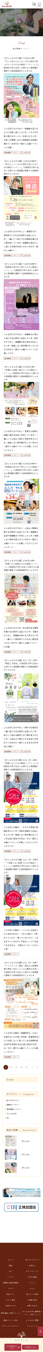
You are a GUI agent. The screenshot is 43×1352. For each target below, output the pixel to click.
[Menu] (39, 4)
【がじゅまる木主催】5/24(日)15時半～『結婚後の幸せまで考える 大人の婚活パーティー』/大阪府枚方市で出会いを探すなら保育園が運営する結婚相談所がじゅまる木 (21, 470)
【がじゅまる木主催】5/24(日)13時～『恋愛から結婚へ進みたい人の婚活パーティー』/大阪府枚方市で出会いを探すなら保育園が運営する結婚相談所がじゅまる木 (21, 373)
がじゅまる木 (25, 152)
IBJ (8, 1118)
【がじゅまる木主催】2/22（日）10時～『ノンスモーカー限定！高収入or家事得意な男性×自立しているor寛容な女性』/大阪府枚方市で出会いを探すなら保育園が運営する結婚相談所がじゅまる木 (21, 969)
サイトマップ (32, 1326)
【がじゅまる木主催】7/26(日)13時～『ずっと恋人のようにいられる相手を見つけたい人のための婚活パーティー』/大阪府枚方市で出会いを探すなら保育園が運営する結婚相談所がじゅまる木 (21, 64)
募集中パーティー (13, 1104)
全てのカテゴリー (13, 1100)
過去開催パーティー (11, 152)
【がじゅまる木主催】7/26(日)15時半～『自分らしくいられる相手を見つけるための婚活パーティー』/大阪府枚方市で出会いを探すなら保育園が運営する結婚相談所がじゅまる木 (21, 167)
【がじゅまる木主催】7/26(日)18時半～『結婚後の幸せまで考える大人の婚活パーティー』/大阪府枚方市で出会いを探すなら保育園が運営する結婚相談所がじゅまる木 (21, 270)
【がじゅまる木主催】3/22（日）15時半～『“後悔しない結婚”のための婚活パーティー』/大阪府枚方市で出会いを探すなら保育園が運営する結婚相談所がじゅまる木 (21, 866)
